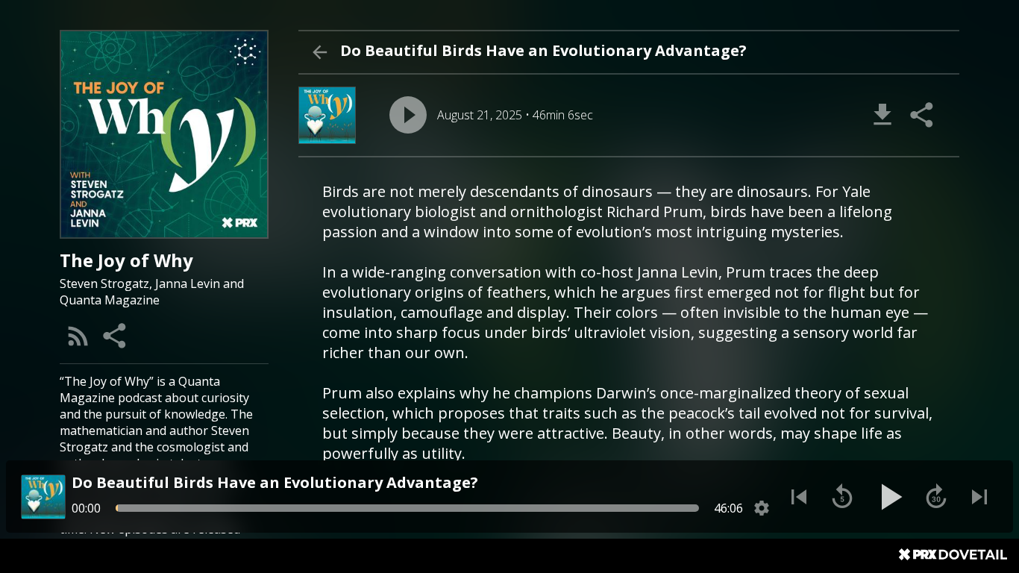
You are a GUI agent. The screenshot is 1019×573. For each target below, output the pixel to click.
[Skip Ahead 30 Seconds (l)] (936, 497)
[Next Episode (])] (979, 497)
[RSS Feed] (78, 335)
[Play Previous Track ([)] (799, 497)
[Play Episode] (408, 115)
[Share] (115, 335)
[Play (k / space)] (889, 497)
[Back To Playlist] (319, 52)
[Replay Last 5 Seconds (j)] (842, 497)
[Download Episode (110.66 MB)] (882, 115)
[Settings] (761, 508)
